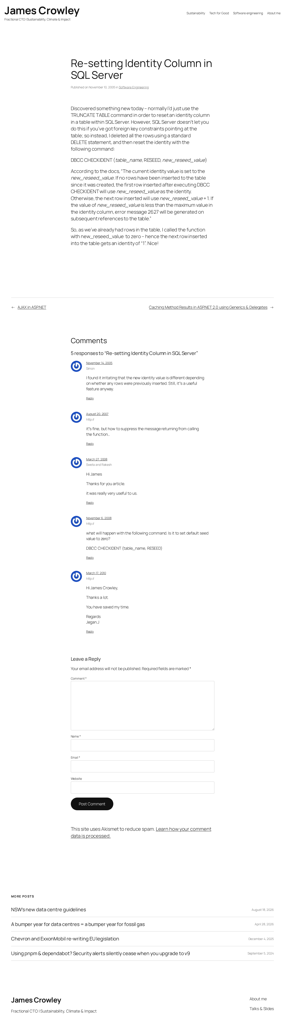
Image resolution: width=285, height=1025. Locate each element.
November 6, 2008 (99, 518)
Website (76, 778)
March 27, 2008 (97, 459)
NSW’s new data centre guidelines (48, 909)
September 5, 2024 (261, 953)
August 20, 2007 (97, 414)
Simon (90, 368)
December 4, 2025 (261, 939)
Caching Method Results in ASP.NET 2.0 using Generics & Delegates (208, 307)
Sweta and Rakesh (99, 464)
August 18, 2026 (263, 910)
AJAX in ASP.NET (32, 307)
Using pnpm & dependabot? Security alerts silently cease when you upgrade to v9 (100, 953)
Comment (79, 678)
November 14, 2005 (99, 363)
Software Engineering (134, 87)
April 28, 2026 (264, 924)
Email (75, 757)
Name (76, 736)
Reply (90, 398)
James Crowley (41, 10)
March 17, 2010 (96, 573)
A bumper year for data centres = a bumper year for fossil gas (78, 924)
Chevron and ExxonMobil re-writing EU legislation (65, 938)
